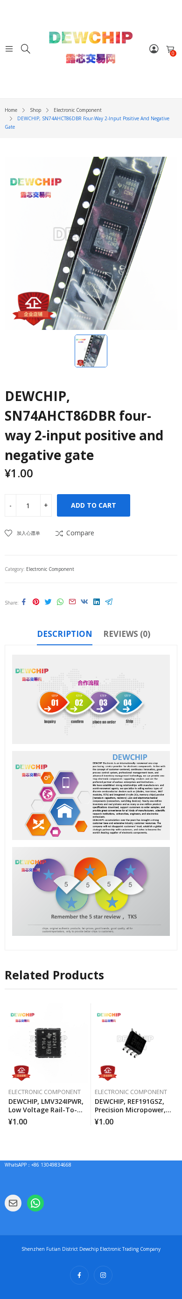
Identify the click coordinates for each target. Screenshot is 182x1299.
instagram (103, 1275)
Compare (80, 532)
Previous (11, 1064)
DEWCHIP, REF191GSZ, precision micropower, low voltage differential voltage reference (134, 1114)
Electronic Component (50, 569)
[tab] (64, 635)
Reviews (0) (126, 633)
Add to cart (93, 505)
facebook (79, 1275)
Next (170, 1064)
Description (64, 633)
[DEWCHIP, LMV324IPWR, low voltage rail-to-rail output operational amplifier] (48, 1043)
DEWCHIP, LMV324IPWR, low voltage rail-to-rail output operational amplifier (46, 1114)
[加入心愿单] (85, 1013)
